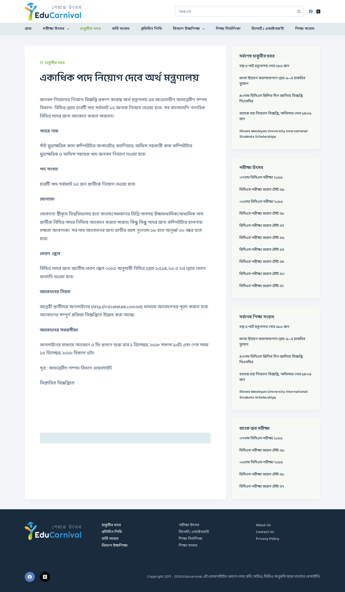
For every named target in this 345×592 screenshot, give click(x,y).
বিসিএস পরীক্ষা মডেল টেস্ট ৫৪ (261, 262)
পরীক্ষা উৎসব (53, 29)
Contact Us (265, 532)
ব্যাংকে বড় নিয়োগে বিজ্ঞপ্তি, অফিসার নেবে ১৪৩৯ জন (275, 116)
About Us (263, 525)
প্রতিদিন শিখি (151, 29)
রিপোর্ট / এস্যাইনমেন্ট (268, 29)
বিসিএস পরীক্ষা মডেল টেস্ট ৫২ (261, 286)
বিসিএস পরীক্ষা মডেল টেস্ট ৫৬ (261, 238)
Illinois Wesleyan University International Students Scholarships (273, 134)
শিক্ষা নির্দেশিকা (228, 29)
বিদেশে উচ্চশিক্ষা (186, 29)
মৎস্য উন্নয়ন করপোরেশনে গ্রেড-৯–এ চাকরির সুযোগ (272, 81)
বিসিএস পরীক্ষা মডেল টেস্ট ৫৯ (261, 190)
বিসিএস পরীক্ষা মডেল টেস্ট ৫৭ (261, 226)
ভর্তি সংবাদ (121, 29)
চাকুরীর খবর (90, 29)
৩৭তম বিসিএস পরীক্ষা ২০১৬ (261, 178)
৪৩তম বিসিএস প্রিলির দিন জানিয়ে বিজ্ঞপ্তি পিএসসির (271, 99)
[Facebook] (311, 11)
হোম (28, 29)
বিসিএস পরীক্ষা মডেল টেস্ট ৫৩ (262, 274)
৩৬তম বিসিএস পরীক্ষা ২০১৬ (261, 202)
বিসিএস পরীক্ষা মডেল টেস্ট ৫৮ (261, 214)
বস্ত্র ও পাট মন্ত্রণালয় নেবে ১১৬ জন (264, 66)
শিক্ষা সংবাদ (305, 29)
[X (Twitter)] (318, 11)
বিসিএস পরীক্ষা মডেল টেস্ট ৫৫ (261, 250)
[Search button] (299, 11)
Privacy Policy (267, 539)
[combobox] (234, 11)
